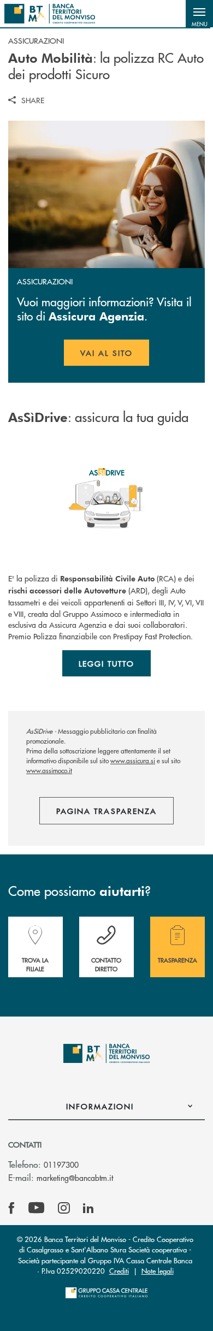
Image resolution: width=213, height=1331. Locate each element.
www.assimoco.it (49, 770)
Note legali (157, 1270)
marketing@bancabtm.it (75, 1177)
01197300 (61, 1164)
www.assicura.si (132, 760)
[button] (199, 13)
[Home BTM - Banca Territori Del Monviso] (49, 13)
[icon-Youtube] (36, 1208)
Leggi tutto (107, 663)
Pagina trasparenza (106, 810)
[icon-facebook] (11, 1208)
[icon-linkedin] (88, 1208)
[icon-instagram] (64, 1208)
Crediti (119, 1270)
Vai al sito (114, 356)
